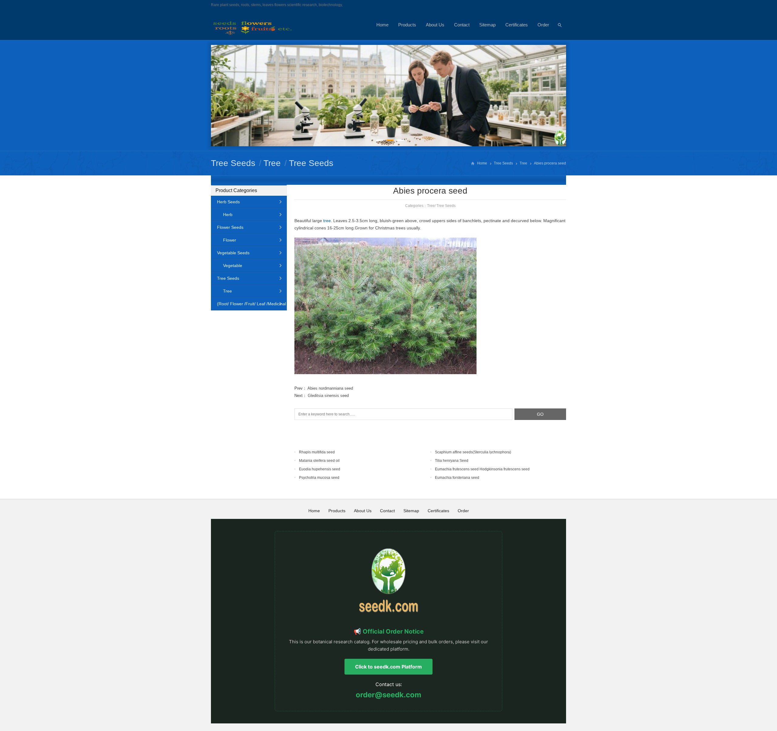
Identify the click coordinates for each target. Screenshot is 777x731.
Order (543, 24)
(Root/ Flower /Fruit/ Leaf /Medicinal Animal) (248, 305)
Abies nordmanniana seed (330, 388)
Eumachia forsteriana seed (457, 477)
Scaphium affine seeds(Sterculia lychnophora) (473, 452)
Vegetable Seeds (233, 252)
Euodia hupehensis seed (319, 469)
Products (407, 24)
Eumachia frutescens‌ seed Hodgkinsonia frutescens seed (482, 469)
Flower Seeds (230, 227)
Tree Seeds (233, 163)
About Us (435, 24)
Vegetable (232, 265)
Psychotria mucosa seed (319, 477)
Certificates (516, 24)
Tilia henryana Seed (451, 461)
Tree (272, 163)
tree (327, 220)
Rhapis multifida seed (317, 452)
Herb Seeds (228, 201)
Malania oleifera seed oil (319, 461)
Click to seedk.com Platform (388, 667)
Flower (229, 240)
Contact (462, 24)
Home (382, 24)
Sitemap (487, 24)
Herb (227, 214)
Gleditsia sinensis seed (328, 395)
